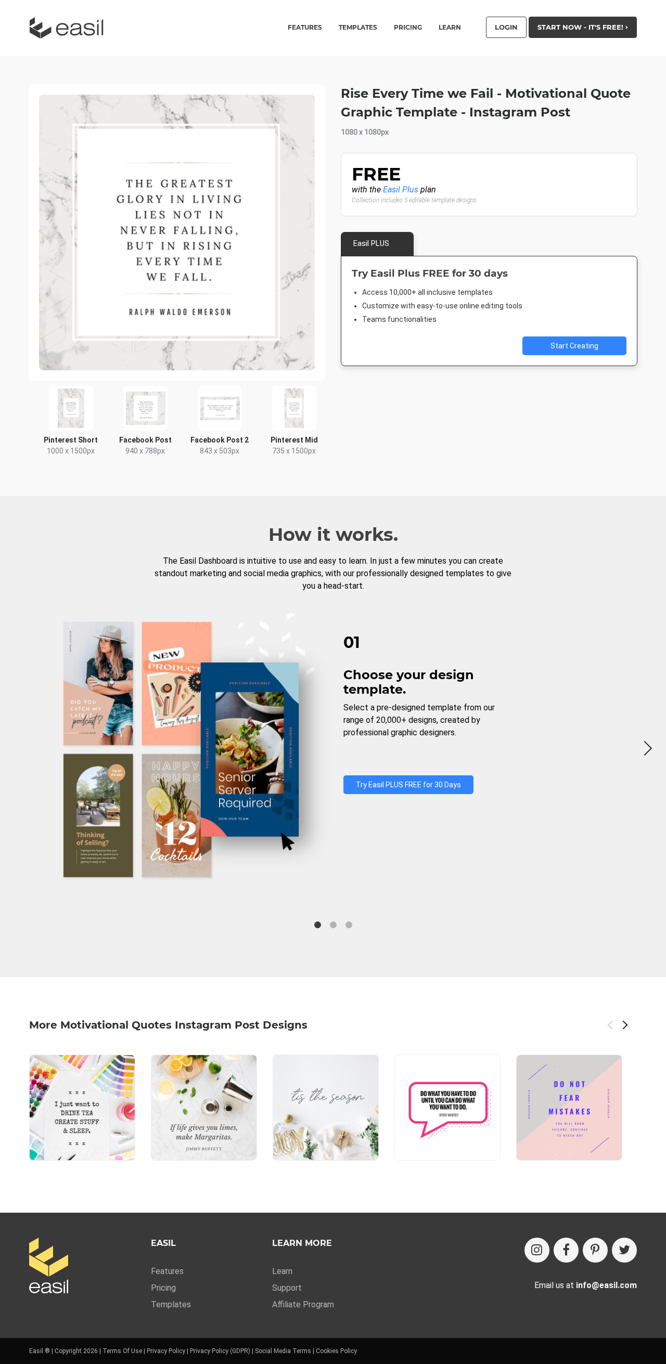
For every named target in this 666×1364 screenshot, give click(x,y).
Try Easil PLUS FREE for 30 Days (408, 785)
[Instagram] (536, 1250)
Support (287, 1288)
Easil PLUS (371, 243)
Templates (171, 1304)
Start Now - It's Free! (581, 27)
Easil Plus (400, 189)
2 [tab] (333, 925)
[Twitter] (624, 1250)
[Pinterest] (595, 1250)
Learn (450, 27)
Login (506, 27)
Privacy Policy (166, 1351)
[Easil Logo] (69, 28)
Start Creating (574, 346)
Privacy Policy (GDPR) (220, 1351)
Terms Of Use (122, 1351)
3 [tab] (348, 925)
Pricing (408, 27)
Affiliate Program (303, 1304)
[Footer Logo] (48, 1266)
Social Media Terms (283, 1351)
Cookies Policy (336, 1351)
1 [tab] (317, 925)
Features (167, 1271)
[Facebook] (566, 1250)
